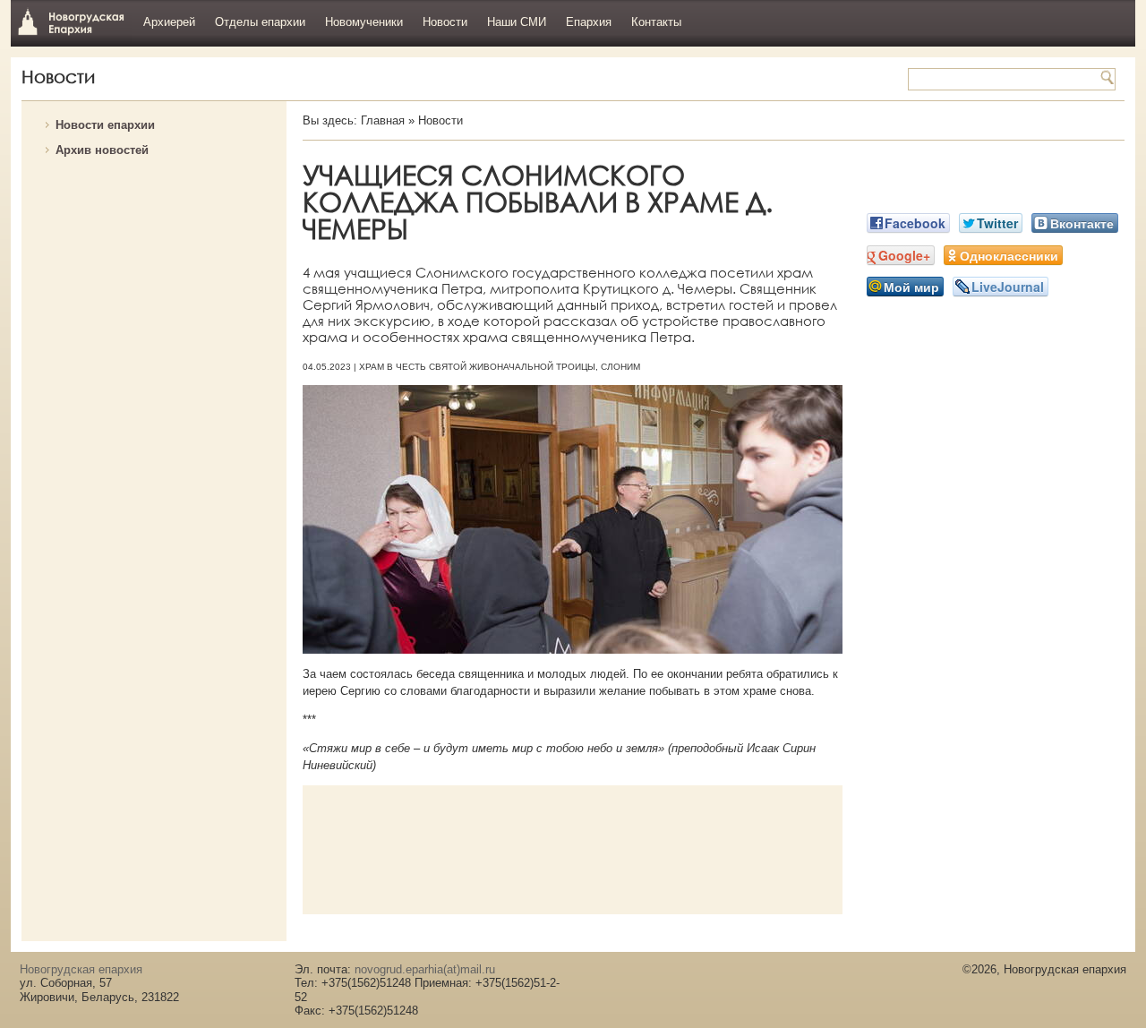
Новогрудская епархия (71, 21)
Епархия (588, 22)
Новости (445, 22)
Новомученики (364, 22)
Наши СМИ (516, 22)
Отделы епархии (260, 22)
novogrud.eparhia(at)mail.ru (425, 969)
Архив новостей (102, 150)
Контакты (656, 22)
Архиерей (169, 22)
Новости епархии (105, 125)
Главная (383, 120)
